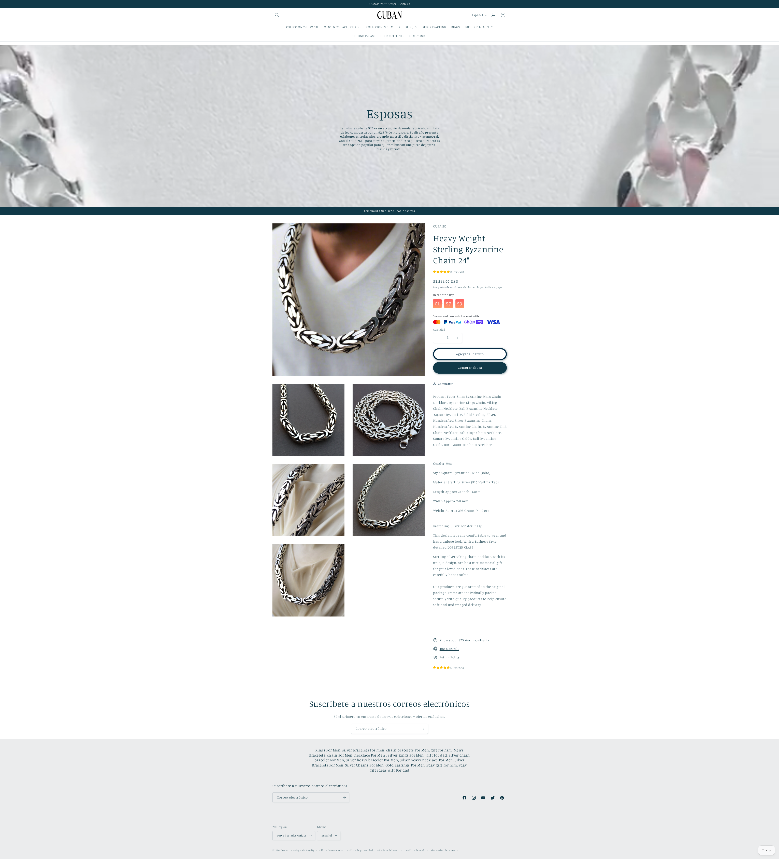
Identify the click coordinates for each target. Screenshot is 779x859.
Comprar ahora (470, 368)
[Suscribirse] (423, 729)
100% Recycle (449, 649)
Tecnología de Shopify (301, 850)
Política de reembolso (330, 850)
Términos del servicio (389, 850)
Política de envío (415, 850)
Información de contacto (443, 850)
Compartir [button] (445, 383)
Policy (455, 657)
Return (445, 657)
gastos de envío (447, 287)
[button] (277, 15)
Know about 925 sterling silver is (464, 640)
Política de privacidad (360, 850)
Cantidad (439, 329)
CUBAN (285, 850)
